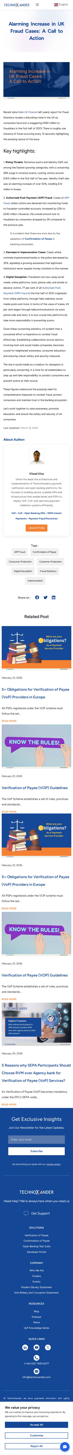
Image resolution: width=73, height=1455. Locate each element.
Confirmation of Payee (38, 238)
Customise (36, 1435)
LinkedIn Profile (36, 528)
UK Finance (31, 112)
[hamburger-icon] (37, 5)
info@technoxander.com (36, 1377)
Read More (9, 721)
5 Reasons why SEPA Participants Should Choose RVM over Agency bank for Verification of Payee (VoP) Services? (36, 1073)
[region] (36, 1428)
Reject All (37, 1446)
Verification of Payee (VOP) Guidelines (35, 788)
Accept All (36, 1424)
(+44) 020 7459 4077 (36, 1363)
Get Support (40, 1213)
